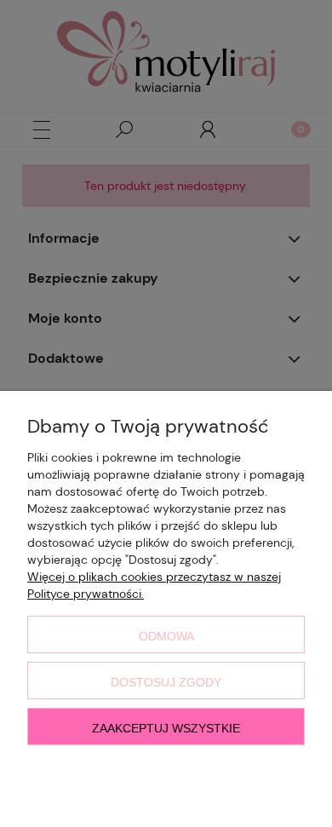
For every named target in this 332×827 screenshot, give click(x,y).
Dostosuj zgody (166, 682)
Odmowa (166, 636)
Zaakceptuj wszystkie (166, 728)
